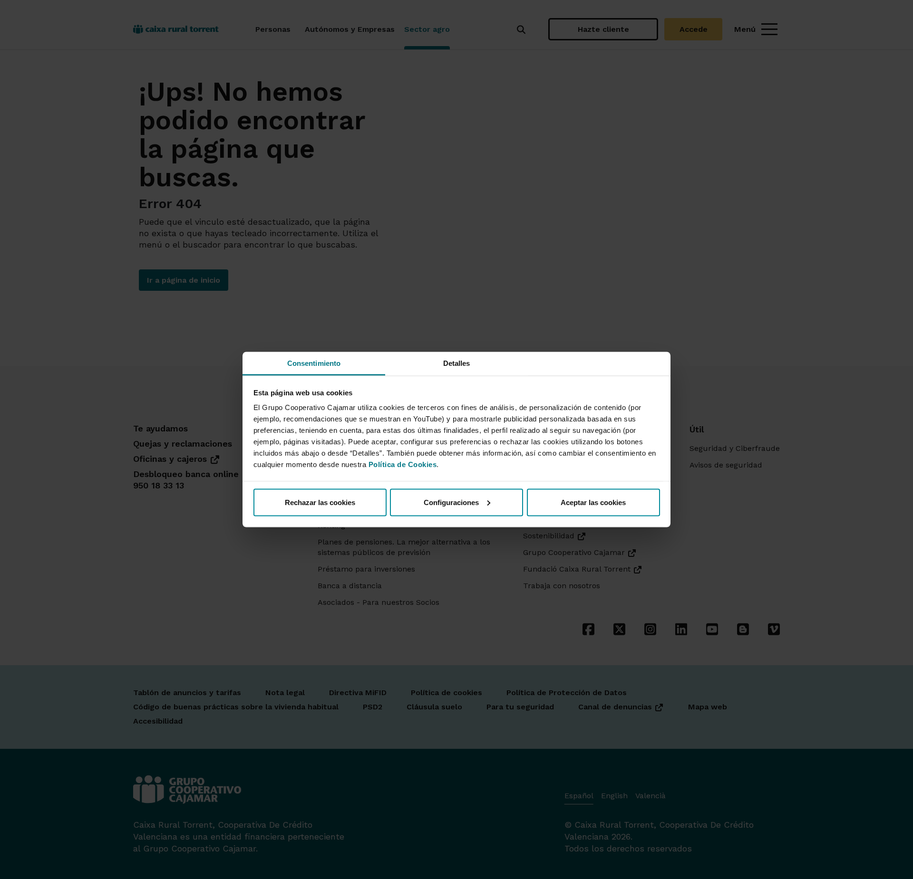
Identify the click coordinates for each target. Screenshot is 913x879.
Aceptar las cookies (593, 502)
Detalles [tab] (456, 363)
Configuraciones (451, 502)
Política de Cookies (403, 464)
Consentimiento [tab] (313, 363)
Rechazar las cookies (320, 502)
